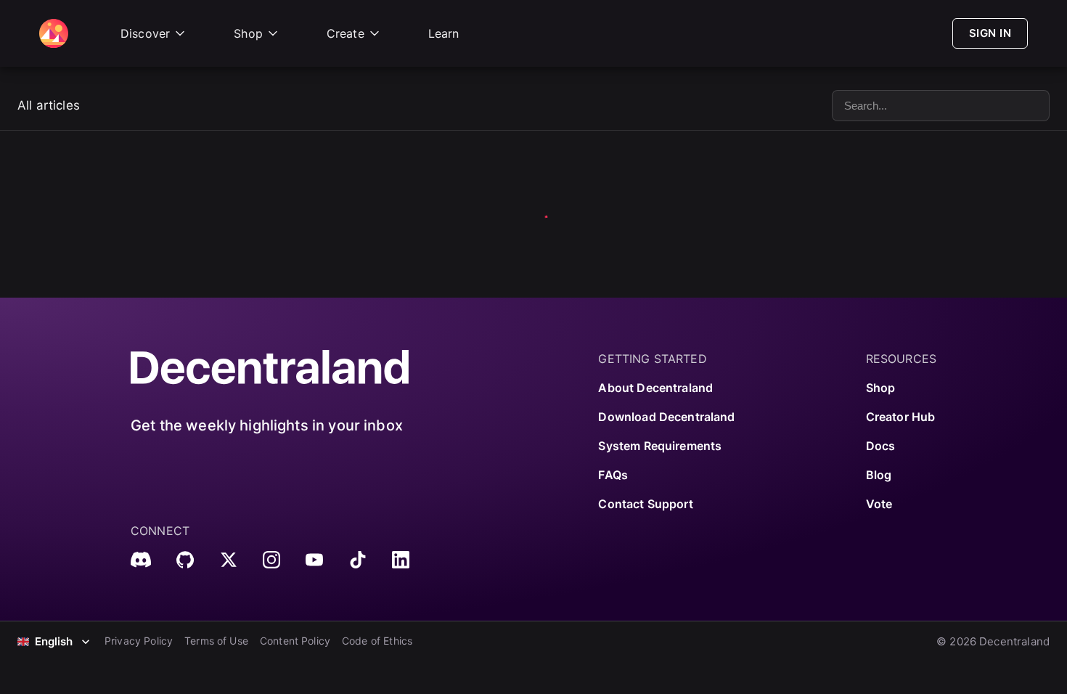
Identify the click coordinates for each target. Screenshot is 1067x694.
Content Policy (295, 640)
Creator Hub (901, 416)
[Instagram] (271, 559)
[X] (228, 559)
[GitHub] (185, 559)
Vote (879, 504)
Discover (145, 33)
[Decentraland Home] (53, 33)
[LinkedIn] (400, 559)
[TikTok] (358, 559)
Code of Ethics (377, 640)
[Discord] (141, 560)
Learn (443, 33)
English (54, 641)
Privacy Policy (139, 640)
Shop (248, 33)
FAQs (613, 475)
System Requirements (659, 445)
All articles (48, 105)
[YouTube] (314, 559)
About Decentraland (655, 387)
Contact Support (645, 504)
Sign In (990, 33)
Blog (879, 475)
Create (345, 33)
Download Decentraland (666, 416)
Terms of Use (216, 640)
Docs (881, 445)
